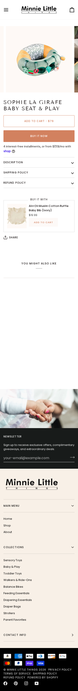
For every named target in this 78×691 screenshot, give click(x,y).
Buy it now (39, 136)
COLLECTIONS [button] (13, 547)
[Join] (71, 457)
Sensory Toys (12, 560)
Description (13, 162)
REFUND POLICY (14, 183)
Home (7, 519)
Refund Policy (14, 677)
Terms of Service (17, 673)
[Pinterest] (16, 683)
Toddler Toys (12, 573)
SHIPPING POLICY (15, 172)
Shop (7, 525)
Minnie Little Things (22, 669)
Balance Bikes (13, 587)
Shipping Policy (45, 673)
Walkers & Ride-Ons (17, 580)
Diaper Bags (12, 606)
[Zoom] (14, 84)
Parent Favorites (14, 620)
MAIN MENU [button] (11, 506)
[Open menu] (9, 10)
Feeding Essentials (16, 593)
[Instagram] (26, 683)
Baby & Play (11, 567)
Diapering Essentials (17, 600)
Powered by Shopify (43, 677)
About (7, 532)
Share (13, 237)
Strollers (9, 613)
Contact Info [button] (14, 635)
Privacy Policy (60, 669)
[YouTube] (37, 683)
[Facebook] (5, 683)
